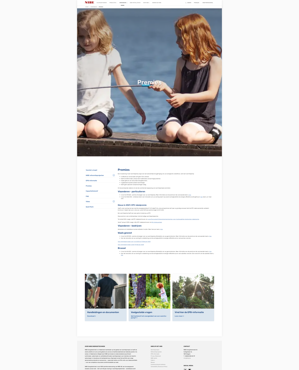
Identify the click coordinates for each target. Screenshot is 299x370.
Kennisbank (123, 2)
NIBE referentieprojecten (95, 175)
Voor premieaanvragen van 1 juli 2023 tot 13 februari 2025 (134, 241)
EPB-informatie (91, 180)
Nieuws (153, 362)
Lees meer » (179, 316)
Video (88, 201)
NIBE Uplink (154, 358)
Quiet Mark (90, 207)
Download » (91, 316)
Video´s (153, 360)
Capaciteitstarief (92, 191)
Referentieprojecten (156, 352)
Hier (201, 197)
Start (87, 6)
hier (190, 195)
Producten (112, 2)
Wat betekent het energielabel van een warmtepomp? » (149, 317)
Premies (89, 186)
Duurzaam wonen (102, 2)
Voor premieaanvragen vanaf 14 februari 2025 (131, 244)
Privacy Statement (156, 356)
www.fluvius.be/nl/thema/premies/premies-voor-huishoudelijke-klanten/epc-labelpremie (173, 219)
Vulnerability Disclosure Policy (159, 366)
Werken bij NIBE (156, 2)
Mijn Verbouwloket (157, 222)
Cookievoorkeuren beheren (158, 364)
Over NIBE (146, 2)
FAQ (87, 196)
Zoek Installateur (135, 2)
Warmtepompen (155, 349)
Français (196, 2)
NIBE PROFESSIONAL (208, 2)
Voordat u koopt (91, 170)
